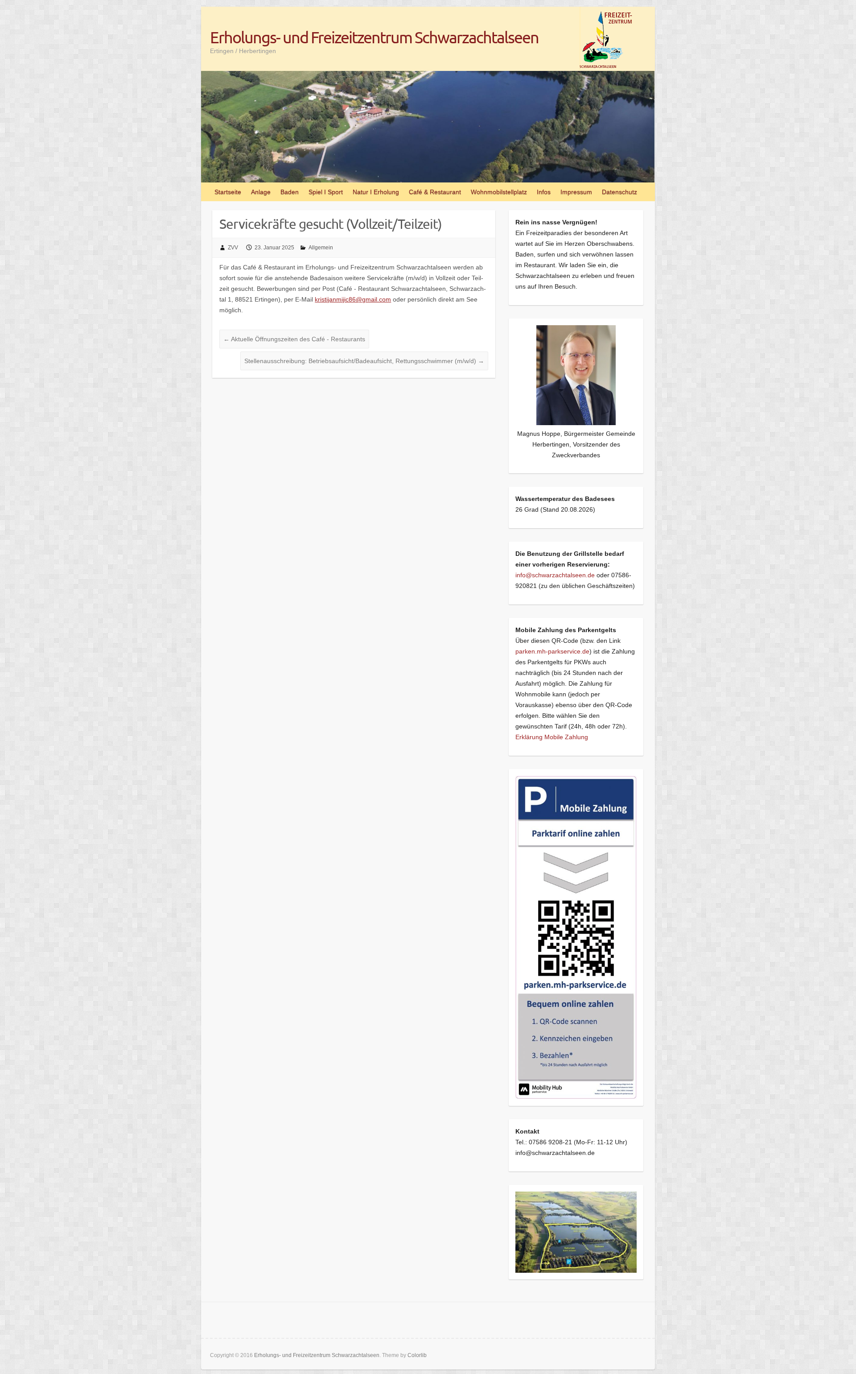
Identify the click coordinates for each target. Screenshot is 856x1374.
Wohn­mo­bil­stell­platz (499, 191)
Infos (544, 191)
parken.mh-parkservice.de (552, 651)
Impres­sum (576, 191)
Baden (289, 191)
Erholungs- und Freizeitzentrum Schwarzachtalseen (374, 37)
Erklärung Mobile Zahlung (551, 737)
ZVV (233, 247)
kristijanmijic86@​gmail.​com (353, 299)
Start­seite (227, 191)
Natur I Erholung (376, 191)
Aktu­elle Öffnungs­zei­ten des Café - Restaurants (294, 339)
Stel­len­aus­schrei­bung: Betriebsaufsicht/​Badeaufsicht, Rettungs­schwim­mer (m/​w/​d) (364, 360)
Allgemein (321, 247)
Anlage (261, 191)
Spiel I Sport (326, 191)
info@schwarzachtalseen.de (555, 575)
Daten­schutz (619, 191)
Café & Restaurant (435, 191)
